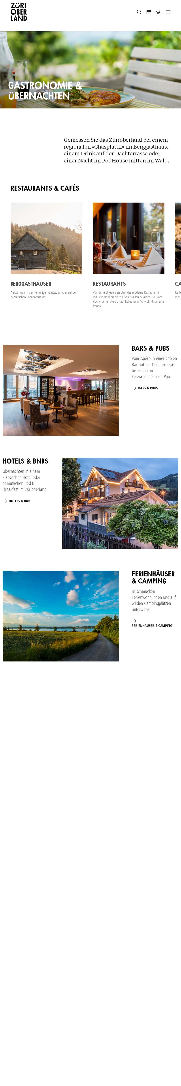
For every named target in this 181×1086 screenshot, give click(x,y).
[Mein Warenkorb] (158, 12)
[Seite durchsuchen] (139, 12)
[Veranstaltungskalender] (149, 12)
